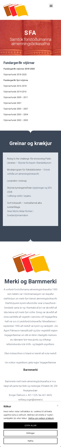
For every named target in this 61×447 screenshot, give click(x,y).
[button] (51, 5)
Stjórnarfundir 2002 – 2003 (16, 120)
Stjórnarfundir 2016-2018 (15, 86)
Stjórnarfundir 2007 (12, 103)
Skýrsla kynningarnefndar (19, 187)
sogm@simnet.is (34, 399)
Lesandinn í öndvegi (17, 180)
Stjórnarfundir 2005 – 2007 (16, 109)
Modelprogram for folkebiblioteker (24, 169)
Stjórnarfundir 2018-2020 (15, 74)
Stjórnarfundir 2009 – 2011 (16, 97)
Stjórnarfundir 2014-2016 (15, 92)
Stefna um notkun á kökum (41, 418)
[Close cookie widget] (57, 405)
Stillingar (30, 433)
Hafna (30, 440)
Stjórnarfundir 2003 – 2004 (16, 114)
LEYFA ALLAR (30, 425)
